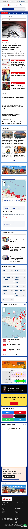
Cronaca (8, 270)
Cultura (20, 286)
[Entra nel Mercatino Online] (14, 474)
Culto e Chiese (20, 290)
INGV (25, 304)
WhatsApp (8, 419)
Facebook (8, 412)
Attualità (20, 274)
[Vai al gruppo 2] (13, 160)
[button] (4, 182)
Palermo (8, 283)
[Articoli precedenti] (21, 128)
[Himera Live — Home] (12, 4)
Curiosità (8, 294)
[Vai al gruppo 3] (14, 160)
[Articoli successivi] (24, 128)
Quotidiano (20, 9)
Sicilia (20, 270)
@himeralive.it (23, 425)
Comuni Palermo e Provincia (8, 278)
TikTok (16, 519)
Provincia (16, 512)
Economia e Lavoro (20, 294)
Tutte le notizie (22, 17)
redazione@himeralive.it (7, 518)
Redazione (4, 517)
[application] (14, 196)
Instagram (7, 416)
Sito (8, 9)
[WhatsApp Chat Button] (25, 525)
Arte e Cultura (8, 286)
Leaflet (16, 337)
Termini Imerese (20, 278)
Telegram (20, 419)
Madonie (8, 290)
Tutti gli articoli (7, 217)
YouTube (20, 412)
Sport (8, 299)
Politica (20, 283)
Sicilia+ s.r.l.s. (11, 524)
